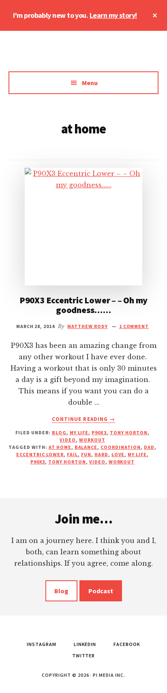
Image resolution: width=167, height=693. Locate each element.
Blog (59, 432)
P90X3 (99, 432)
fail (72, 454)
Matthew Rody (83, 55)
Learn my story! (113, 15)
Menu (90, 83)
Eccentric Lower (40, 454)
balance (86, 447)
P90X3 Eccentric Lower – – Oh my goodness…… (83, 304)
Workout (92, 440)
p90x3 (37, 462)
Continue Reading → (83, 419)
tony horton (67, 462)
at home (60, 447)
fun (86, 454)
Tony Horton (129, 432)
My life (79, 432)
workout (122, 462)
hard (101, 454)
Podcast (100, 591)
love (118, 454)
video (97, 462)
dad (149, 447)
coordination (121, 447)
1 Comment (134, 326)
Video (68, 440)
